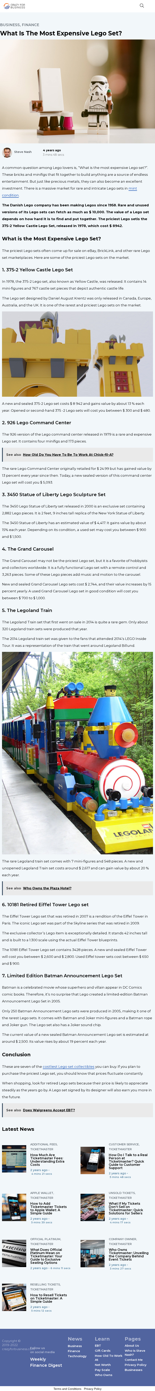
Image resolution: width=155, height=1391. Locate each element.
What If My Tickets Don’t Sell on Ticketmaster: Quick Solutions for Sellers (126, 1208)
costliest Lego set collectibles (68, 1067)
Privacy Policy (136, 1365)
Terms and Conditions (67, 1388)
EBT (98, 1345)
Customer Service (124, 1144)
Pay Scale (102, 1370)
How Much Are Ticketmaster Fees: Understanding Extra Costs (47, 1160)
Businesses (133, 1370)
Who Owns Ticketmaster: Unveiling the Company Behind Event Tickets (129, 1254)
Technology (77, 1356)
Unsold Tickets (122, 1193)
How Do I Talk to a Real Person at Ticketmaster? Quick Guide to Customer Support (128, 1161)
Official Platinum (45, 1239)
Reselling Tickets (45, 1284)
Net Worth (103, 1365)
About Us (132, 1345)
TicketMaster (41, 1149)
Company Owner (122, 1239)
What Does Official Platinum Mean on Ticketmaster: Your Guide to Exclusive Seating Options (46, 1256)
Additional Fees (43, 1144)
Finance (30, 25)
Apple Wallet (41, 1193)
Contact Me (134, 1360)
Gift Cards (102, 1351)
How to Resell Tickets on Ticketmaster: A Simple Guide (48, 1298)
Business (10, 25)
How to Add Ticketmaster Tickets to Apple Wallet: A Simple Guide (48, 1208)
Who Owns (103, 1375)
